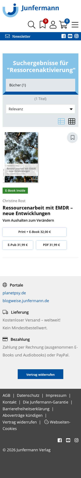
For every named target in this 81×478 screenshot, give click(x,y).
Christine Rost (14, 200)
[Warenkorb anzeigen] (63, 26)
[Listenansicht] (61, 121)
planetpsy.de (14, 292)
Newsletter (20, 36)
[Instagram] (76, 36)
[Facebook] (64, 36)
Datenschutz (28, 395)
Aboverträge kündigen (23, 415)
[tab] (40, 85)
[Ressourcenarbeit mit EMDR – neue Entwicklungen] (20, 157)
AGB (7, 395)
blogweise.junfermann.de (26, 300)
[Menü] (75, 26)
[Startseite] (31, 10)
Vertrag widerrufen (20, 422)
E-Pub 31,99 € (18, 245)
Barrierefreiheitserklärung (27, 408)
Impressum (57, 395)
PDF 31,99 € (51, 245)
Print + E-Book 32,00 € (34, 232)
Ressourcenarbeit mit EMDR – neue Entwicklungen (38, 210)
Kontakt (10, 402)
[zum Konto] (53, 26)
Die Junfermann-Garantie (46, 402)
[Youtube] (70, 36)
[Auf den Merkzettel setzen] (75, 137)
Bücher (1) (17, 85)
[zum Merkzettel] (43, 26)
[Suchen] (31, 26)
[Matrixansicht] (71, 121)
